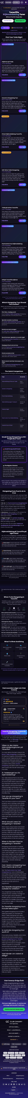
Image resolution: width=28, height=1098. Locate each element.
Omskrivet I (13, 1039)
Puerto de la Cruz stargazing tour (15, 347)
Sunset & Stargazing (7, 388)
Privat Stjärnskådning (7, 396)
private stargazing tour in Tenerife (12, 939)
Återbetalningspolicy (8, 1078)
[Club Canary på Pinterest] (19, 1084)
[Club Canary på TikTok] (9, 1084)
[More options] (23, 2)
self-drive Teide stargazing (11, 331)
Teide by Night (5, 409)
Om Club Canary (13, 1033)
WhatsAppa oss (20, 20)
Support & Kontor (13, 1036)
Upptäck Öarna (13, 1027)
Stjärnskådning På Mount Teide (9, 381)
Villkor (7, 1075)
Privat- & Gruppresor (13, 1030)
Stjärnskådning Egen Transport (9, 402)
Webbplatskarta (20, 1078)
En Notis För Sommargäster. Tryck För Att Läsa (14, 1068)
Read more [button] (6, 721)
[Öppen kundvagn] (25, 2)
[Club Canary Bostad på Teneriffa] (2, 2)
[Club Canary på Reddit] (22, 1084)
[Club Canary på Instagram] (3, 1084)
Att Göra (15, 2)
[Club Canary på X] (17, 1084)
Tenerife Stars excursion (14, 355)
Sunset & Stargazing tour (13, 364)
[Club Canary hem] (14, 1021)
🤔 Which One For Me (17, 27)
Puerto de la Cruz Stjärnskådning (10, 418)
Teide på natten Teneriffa (11, 339)
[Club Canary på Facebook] (11, 1084)
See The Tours (8, 20)
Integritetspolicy (20, 1075)
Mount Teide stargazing (12, 314)
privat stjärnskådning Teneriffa (12, 322)
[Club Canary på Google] (24, 1084)
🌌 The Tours (5, 27)
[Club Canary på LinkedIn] (14, 1084)
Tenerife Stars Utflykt (7, 425)
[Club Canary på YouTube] (6, 1084)
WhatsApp (15, 739)
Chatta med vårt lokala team (14, 1009)
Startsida (8, 2)
